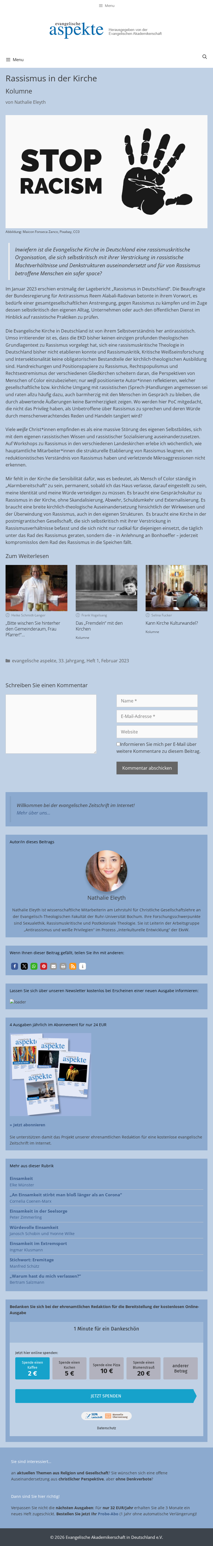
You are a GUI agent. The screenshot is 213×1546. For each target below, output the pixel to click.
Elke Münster (22, 1184)
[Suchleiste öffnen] (204, 56)
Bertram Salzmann (27, 1282)
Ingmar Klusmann (26, 1249)
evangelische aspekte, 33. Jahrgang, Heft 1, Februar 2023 (70, 661)
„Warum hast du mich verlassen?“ (45, 1276)
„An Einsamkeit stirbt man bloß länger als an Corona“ (66, 1194)
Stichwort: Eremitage (32, 1259)
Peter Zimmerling (26, 1217)
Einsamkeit (21, 1178)
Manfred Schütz (24, 1266)
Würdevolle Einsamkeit (34, 1227)
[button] (14, 966)
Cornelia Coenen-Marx (30, 1201)
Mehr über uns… (33, 813)
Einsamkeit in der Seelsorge (38, 1211)
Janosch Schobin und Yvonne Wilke (42, 1233)
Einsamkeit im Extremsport (38, 1243)
